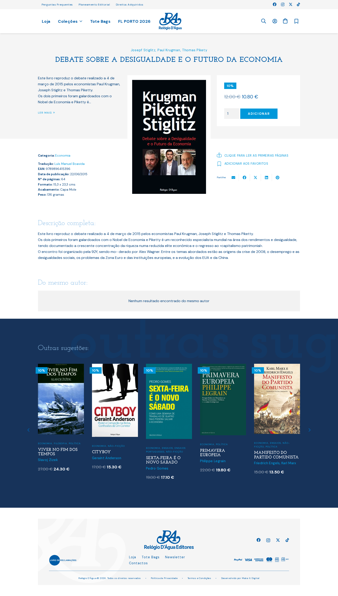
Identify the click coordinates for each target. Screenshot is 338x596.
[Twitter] (290, 4)
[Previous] (29, 430)
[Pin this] (277, 177)
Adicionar (259, 114)
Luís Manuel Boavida (69, 164)
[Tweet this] (255, 177)
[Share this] (244, 177)
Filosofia (60, 443)
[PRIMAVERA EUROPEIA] (223, 366)
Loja (132, 557)
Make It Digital (251, 578)
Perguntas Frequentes (57, 4)
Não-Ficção (116, 445)
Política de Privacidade (164, 578)
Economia (62, 156)
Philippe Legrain (213, 461)
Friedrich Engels (267, 463)
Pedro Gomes (157, 468)
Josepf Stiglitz (143, 50)
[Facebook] (274, 4)
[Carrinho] (285, 21)
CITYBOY (101, 452)
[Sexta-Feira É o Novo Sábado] (169, 366)
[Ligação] (170, 21)
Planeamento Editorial (94, 4)
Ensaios (167, 448)
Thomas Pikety (194, 50)
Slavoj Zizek (48, 460)
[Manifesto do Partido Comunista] (277, 366)
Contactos (138, 563)
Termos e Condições (199, 578)
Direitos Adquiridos (129, 4)
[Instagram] (282, 5)
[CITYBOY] (115, 366)
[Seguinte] (309, 430)
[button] (263, 21)
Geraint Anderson (106, 458)
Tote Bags (151, 557)
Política (75, 443)
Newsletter (175, 557)
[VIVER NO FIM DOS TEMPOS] (61, 366)
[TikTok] (298, 4)
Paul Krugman (169, 50)
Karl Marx (288, 463)
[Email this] (233, 177)
